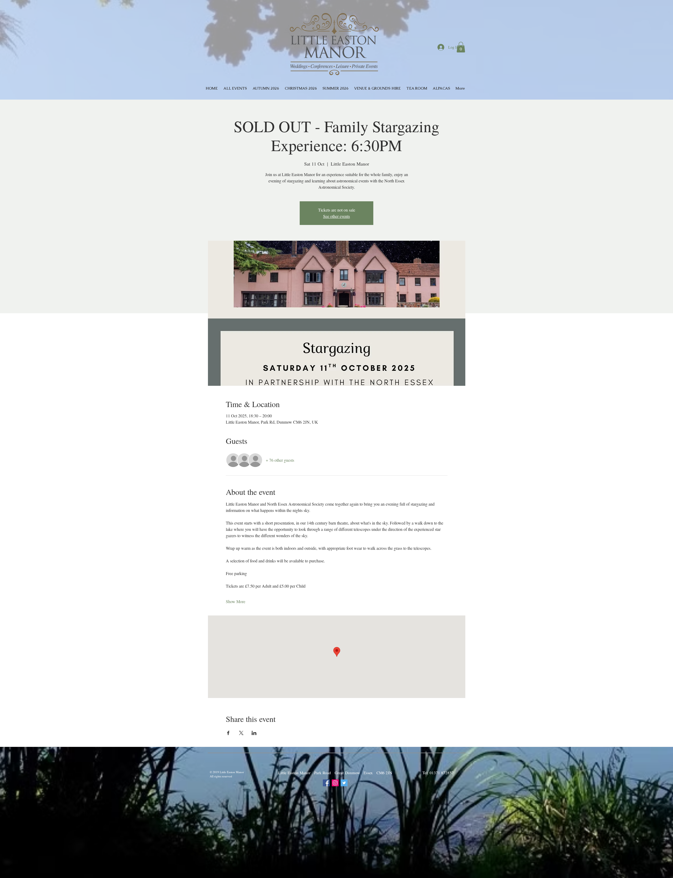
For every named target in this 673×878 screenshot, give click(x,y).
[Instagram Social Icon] (335, 782)
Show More (235, 601)
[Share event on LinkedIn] (254, 733)
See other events (336, 216)
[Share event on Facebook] (228, 733)
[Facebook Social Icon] (326, 782)
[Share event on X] (241, 733)
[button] (460, 47)
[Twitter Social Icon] (344, 782)
